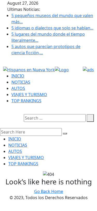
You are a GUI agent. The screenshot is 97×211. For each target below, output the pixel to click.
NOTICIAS (20, 82)
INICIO (17, 76)
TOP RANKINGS (26, 101)
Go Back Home (48, 191)
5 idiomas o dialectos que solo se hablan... (52, 28)
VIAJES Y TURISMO (29, 94)
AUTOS (18, 88)
